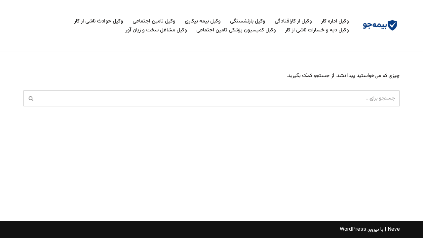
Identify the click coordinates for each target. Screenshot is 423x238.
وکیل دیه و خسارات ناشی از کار (317, 30)
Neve (394, 229)
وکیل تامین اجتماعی (154, 21)
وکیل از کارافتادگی (293, 21)
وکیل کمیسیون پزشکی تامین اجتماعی (236, 30)
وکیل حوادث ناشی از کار (98, 21)
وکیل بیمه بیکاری (203, 21)
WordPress (353, 229)
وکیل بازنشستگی (247, 21)
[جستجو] (30, 98)
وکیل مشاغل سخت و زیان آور (156, 30)
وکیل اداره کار (335, 21)
